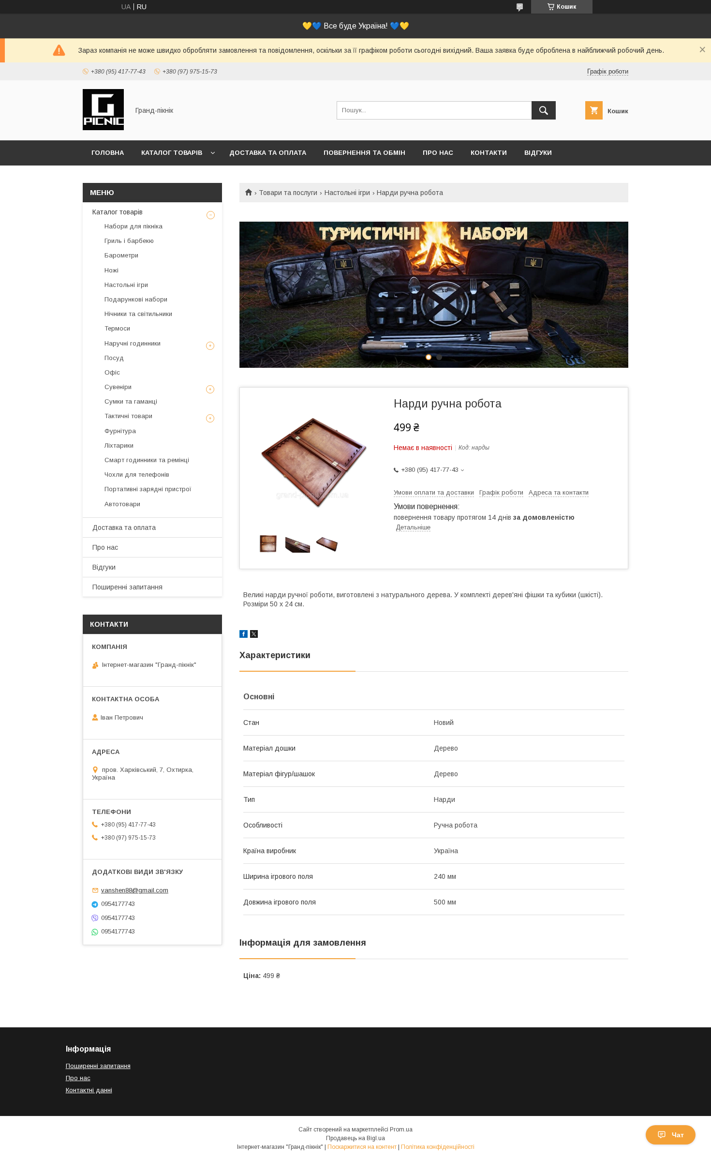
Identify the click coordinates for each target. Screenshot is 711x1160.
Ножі (111, 270)
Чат (678, 1135)
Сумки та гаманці (130, 401)
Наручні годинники (132, 343)
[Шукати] (544, 110)
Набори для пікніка (133, 226)
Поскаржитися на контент (362, 1147)
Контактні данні (89, 1090)
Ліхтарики (118, 445)
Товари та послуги (288, 192)
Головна (107, 152)
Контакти (489, 152)
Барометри (121, 255)
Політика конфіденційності (437, 1147)
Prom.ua (401, 1129)
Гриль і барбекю (129, 240)
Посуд (114, 358)
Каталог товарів (171, 152)
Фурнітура (120, 431)
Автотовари (122, 504)
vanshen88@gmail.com (134, 890)
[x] (254, 635)
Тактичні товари (128, 416)
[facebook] (243, 635)
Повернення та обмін (364, 152)
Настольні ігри (347, 192)
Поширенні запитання (127, 587)
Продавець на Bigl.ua (355, 1138)
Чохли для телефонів (136, 474)
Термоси (117, 328)
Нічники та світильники (138, 313)
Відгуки (538, 152)
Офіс (112, 372)
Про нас (438, 152)
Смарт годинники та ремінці (146, 460)
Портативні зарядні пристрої (148, 489)
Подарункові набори (135, 299)
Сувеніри (118, 387)
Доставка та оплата (267, 152)
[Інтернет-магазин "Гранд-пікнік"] (103, 128)
